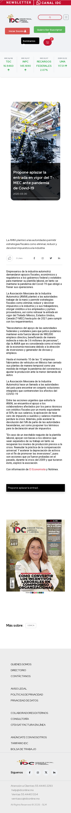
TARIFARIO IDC (19, 743)
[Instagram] (38, 772)
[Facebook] (29, 772)
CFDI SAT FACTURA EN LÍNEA (28, 725)
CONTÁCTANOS (21, 676)
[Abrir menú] (66, 17)
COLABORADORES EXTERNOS (29, 713)
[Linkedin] (54, 772)
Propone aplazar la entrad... (23, 488)
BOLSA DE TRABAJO (23, 749)
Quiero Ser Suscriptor (49, 29)
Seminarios (29, 40)
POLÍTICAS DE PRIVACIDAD (27, 694)
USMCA (30, 625)
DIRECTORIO (18, 670)
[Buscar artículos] (50, 17)
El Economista (37, 469)
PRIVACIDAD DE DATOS (24, 700)
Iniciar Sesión (16, 31)
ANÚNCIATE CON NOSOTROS (29, 737)
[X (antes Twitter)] (46, 772)
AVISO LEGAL (19, 688)
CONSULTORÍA (20, 719)
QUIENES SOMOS (21, 664)
